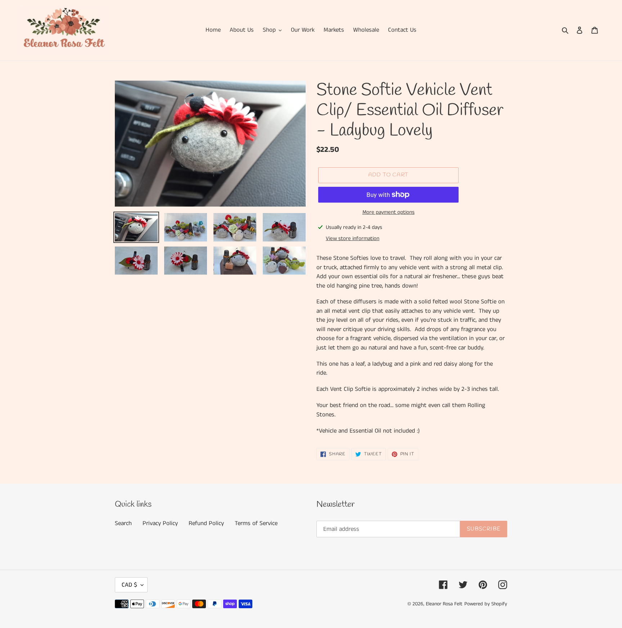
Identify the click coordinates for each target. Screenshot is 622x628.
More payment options (388, 212)
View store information (352, 238)
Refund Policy (206, 523)
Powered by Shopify (485, 603)
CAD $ (129, 584)
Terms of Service (256, 523)
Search (123, 523)
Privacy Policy (160, 523)
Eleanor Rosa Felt (444, 603)
